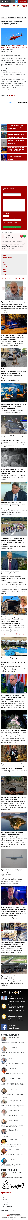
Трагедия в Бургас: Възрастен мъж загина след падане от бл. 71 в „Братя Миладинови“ (13, 340)
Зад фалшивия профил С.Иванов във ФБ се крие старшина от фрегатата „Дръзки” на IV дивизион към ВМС (12, 1054)
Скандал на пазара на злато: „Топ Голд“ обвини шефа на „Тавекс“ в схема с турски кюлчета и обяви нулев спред (13, 1096)
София (4, 255)
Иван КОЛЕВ (12, 1059)
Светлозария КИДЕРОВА (15, 1101)
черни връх (15, 45)
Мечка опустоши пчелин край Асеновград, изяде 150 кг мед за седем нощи (13, 474)
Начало (3, 1195)
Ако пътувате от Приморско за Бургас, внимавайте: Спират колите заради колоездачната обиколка (14, 543)
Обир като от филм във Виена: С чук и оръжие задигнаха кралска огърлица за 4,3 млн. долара (13, 947)
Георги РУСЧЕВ (13, 1089)
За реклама (4, 1199)
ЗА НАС (3, 1197)
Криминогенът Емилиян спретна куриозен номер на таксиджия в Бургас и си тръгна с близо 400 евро (13, 1106)
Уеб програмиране (12, 1217)
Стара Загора (6, 267)
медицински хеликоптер (19, 47)
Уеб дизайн (4, 1217)
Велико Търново (7, 257)
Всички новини (21, 278)
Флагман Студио (5, 1202)
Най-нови (4, 17)
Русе (4, 262)
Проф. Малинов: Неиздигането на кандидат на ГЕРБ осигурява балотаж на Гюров (13, 408)
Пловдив (5, 274)
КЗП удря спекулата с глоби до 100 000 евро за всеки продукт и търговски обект (13, 701)
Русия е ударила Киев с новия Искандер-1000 (13, 980)
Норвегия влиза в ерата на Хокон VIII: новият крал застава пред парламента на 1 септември (14, 769)
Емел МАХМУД (13, 1068)
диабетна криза (6, 47)
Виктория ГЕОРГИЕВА (14, 1149)
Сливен (5, 271)
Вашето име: (6, 192)
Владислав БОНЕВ (13, 1130)
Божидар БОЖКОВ (13, 1140)
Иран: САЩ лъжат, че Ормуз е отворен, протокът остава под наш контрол (13, 876)
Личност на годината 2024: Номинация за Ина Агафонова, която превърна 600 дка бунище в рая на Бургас (12, 1085)
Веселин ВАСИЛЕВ (14, 1038)
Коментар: (5, 198)
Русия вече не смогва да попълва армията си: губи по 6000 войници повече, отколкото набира (13, 736)
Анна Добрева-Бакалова (15, 1173)
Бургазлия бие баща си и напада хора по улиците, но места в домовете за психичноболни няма (14, 307)
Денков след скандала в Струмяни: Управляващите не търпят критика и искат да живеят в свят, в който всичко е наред (14, 582)
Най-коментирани (22, 17)
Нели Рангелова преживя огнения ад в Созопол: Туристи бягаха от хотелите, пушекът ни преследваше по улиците (13, 624)
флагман (21, 45)
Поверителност (5, 1204)
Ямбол (4, 269)
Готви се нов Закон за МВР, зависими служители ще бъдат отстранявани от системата (14, 508)
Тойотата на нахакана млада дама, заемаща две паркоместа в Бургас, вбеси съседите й (13, 375)
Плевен (5, 260)
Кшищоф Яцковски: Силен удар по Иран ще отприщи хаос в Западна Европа (11, 1145)
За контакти (4, 1209)
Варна (4, 264)
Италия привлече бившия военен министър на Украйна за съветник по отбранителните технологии (13, 913)
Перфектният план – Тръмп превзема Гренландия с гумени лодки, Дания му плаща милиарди (13, 1043)
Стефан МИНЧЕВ (13, 1159)
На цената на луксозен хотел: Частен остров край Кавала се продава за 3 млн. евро (14, 839)
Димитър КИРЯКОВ (14, 1120)
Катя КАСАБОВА (13, 1047)
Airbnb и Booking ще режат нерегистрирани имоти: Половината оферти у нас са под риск (13, 665)
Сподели (9, 103)
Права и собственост (6, 1206)
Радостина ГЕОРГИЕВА (15, 1078)
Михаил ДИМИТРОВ (14, 1110)
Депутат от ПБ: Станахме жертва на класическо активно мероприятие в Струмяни (13, 441)
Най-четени (13, 17)
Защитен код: (6, 213)
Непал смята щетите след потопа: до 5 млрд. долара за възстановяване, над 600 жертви (14, 803)
